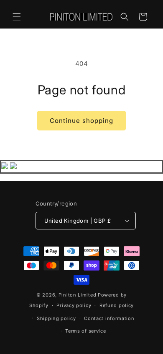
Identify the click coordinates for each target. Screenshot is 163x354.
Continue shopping (81, 121)
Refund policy (116, 305)
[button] (17, 17)
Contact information (109, 318)
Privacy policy (73, 305)
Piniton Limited (78, 295)
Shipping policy (56, 318)
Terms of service (85, 331)
